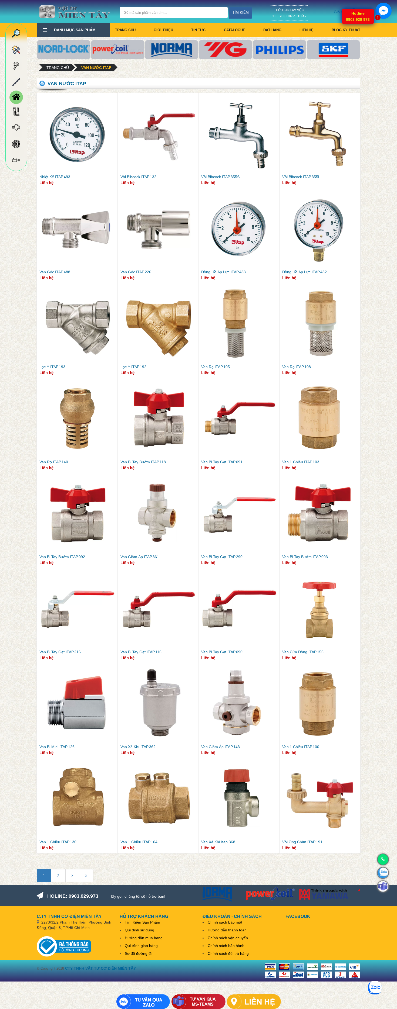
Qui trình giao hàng (141, 946)
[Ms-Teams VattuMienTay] (198, 1001)
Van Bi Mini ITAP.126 (57, 747)
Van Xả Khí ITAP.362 (138, 747)
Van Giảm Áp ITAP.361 (139, 557)
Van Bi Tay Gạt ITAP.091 (222, 462)
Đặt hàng (272, 30)
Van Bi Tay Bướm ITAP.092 (62, 557)
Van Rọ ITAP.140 (53, 462)
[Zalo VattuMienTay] (143, 1001)
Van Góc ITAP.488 (54, 272)
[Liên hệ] (254, 1001)
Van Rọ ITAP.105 (215, 367)
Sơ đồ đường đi (138, 953)
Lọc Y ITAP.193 (52, 367)
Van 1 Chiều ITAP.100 (300, 747)
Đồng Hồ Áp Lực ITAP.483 (223, 272)
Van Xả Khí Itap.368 (218, 842)
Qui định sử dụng (139, 930)
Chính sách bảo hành (226, 946)
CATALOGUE (234, 30)
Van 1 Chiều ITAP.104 (138, 842)
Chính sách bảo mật (225, 922)
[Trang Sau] (72, 875)
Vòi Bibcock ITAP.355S (220, 177)
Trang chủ (125, 30)
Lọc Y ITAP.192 (133, 367)
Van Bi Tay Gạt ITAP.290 (222, 557)
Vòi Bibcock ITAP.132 (138, 177)
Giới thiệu (163, 30)
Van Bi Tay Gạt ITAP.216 (60, 652)
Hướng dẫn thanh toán (227, 930)
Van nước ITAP (96, 67)
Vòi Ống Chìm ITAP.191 (302, 842)
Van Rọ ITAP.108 (296, 367)
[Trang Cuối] (86, 875)
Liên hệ (307, 30)
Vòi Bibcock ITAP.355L (301, 177)
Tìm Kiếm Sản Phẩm (142, 922)
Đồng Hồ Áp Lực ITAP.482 (304, 272)
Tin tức (198, 30)
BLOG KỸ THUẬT (346, 30)
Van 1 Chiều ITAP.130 (57, 842)
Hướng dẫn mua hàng (144, 938)
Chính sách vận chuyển (228, 938)
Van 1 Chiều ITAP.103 (300, 462)
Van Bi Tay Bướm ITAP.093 (305, 557)
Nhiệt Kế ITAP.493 (54, 177)
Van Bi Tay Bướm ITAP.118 (143, 462)
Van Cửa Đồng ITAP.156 (303, 652)
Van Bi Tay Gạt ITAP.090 (222, 652)
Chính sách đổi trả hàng (228, 953)
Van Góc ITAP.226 (135, 272)
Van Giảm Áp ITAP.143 (220, 747)
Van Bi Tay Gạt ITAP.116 (141, 652)
